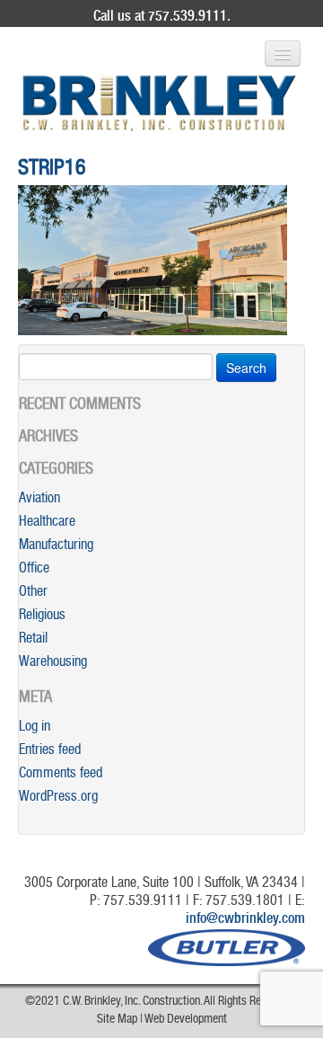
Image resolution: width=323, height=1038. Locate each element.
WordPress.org (58, 798)
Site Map (117, 1020)
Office (34, 570)
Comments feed (60, 774)
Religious (42, 616)
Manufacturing (56, 546)
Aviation (39, 499)
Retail (33, 640)
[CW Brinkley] (159, 103)
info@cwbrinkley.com (245, 920)
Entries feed (50, 751)
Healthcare (47, 523)
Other (33, 593)
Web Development (185, 1020)
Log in (34, 728)
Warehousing (53, 663)
